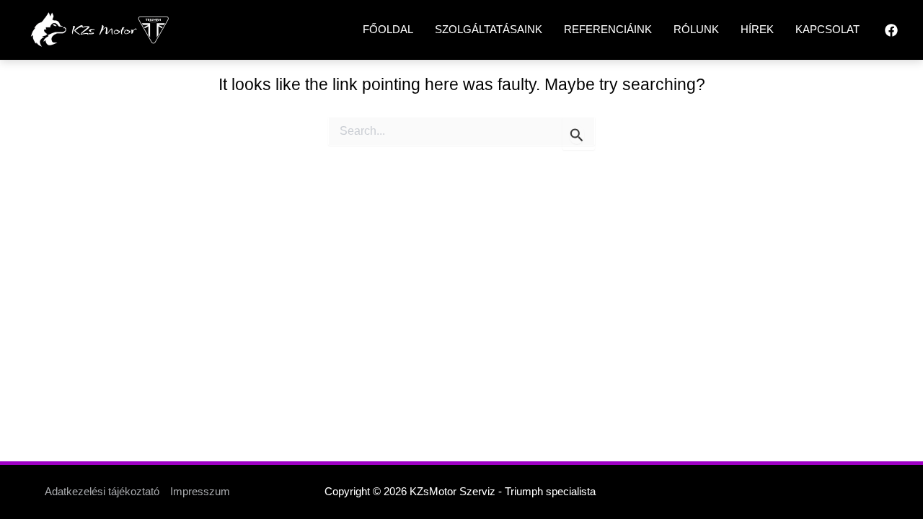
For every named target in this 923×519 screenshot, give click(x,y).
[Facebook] (891, 30)
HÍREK (757, 29)
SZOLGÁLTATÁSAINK (488, 29)
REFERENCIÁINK (608, 29)
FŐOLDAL (388, 29)
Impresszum (200, 491)
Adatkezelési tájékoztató (102, 491)
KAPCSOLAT (827, 29)
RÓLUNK (696, 29)
